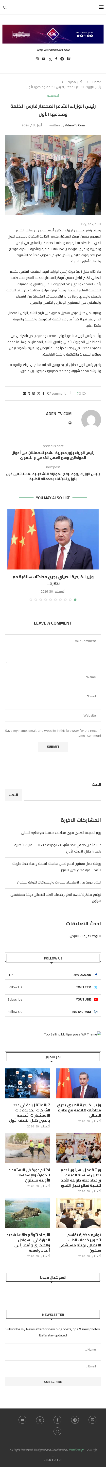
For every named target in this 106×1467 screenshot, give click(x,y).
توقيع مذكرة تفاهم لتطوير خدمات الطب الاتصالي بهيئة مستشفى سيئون (79, 1242)
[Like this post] (49, 393)
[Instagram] (37, 60)
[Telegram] (62, 60)
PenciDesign (76, 1449)
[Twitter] (50, 60)
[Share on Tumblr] (29, 393)
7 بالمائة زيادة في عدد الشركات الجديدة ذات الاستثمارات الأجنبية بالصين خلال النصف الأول (29, 1112)
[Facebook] (56, 60)
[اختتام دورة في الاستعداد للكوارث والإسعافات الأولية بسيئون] (27, 1148)
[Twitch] (69, 60)
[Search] (4, 7)
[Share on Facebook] (43, 393)
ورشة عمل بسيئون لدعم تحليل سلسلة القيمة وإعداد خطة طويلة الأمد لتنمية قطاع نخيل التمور (81, 1177)
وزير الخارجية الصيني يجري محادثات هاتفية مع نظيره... (53, 580)
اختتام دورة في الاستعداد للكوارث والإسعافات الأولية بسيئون (59, 882)
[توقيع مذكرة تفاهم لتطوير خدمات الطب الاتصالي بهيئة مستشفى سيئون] (78, 1213)
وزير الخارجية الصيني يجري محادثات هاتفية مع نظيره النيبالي (61, 832)
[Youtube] (43, 60)
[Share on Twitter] (38, 393)
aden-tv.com (75, 125)
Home (96, 82)
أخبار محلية (75, 82)
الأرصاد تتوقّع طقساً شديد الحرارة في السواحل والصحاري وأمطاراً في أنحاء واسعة (28, 1242)
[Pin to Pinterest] (33, 393)
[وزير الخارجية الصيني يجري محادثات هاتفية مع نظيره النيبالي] (53, 539)
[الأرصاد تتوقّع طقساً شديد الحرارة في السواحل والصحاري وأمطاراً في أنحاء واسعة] (27, 1213)
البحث (96, 784)
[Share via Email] (24, 393)
